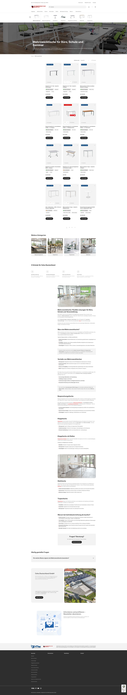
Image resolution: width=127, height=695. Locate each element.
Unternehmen (50, 653)
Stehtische (33, 308)
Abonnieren (87, 629)
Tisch (80, 320)
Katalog (49, 664)
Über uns (49, 655)
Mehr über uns (39, 597)
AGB (65, 660)
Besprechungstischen (78, 402)
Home (32, 56)
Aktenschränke (34, 674)
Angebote (33, 11)
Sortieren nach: (77, 60)
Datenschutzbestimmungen (68, 633)
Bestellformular (88, 2)
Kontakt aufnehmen (77, 542)
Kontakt (94, 2)
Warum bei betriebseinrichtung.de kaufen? (40, 313)
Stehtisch (59, 486)
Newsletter (50, 674)
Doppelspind (33, 676)
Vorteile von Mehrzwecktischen (37, 296)
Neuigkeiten (50, 660)
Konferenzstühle (34, 669)
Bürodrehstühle (34, 671)
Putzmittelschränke (35, 667)
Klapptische (33, 303)
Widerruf (66, 665)
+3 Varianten (49, 82)
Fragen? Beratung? (35, 316)
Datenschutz (66, 658)
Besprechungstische (35, 299)
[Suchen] (84, 7)
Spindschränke (34, 681)
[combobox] (68, 7)
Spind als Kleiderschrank (36, 678)
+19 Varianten (71, 122)
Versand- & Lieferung (68, 662)
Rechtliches (66, 653)
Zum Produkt (49, 97)
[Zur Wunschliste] (92, 7)
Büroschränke (34, 657)
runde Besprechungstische (73, 403)
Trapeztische (33, 311)
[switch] (124, 691)
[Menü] (125, 685)
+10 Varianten (49, 122)
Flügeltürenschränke (35, 662)
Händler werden (51, 662)
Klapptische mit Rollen (35, 305)
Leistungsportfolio (51, 657)
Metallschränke (34, 664)
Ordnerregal (33, 660)
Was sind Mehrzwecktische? (37, 293)
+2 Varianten (83, 82)
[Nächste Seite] (75, 227)
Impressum (66, 655)
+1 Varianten (57, 203)
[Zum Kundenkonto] (88, 7)
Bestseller (33, 653)
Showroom (80, 2)
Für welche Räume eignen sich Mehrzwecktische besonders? (51, 558)
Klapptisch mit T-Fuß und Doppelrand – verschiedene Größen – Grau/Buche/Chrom (71, 168)
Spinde (32, 655)
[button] (72, 11)
